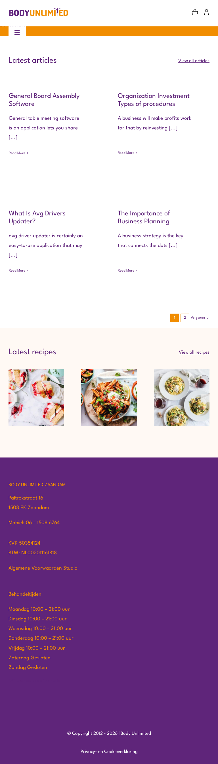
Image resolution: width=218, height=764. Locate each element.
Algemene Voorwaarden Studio (43, 568)
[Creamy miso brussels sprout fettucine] (181, 397)
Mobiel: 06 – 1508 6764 (34, 522)
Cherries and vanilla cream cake (36, 385)
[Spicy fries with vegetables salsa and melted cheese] (109, 397)
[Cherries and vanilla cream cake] (36, 397)
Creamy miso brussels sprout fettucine (182, 385)
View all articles (193, 61)
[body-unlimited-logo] (39, 9)
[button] (13, 398)
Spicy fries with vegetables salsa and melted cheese (109, 382)
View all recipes (194, 352)
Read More (17, 153)
